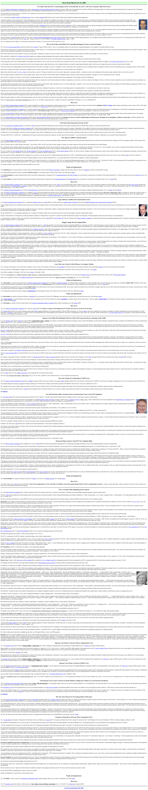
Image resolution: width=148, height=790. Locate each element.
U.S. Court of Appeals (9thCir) (13, 47)
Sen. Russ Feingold (31, 151)
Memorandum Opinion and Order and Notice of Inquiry (45, 9)
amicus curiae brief (50, 357)
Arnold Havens (31, 291)
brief (90, 357)
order (35, 109)
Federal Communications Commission (15, 9)
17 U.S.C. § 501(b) (22, 72)
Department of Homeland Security (30, 778)
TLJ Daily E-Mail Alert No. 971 (58, 674)
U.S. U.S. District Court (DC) (49, 560)
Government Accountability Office (14, 125)
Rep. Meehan (28, 560)
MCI (105, 105)
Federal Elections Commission (123, 399)
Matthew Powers (86, 274)
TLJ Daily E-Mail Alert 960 (58, 39)
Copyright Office (10, 113)
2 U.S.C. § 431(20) (9, 543)
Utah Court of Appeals (51, 687)
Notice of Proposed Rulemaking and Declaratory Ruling (47, 37)
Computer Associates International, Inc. (13, 190)
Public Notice (44, 106)
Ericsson (5, 311)
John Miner (64, 299)
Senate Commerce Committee (84, 218)
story (25, 39)
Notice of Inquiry (70, 519)
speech (46, 202)
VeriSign (34, 478)
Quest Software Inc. (33, 190)
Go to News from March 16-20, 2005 (73, 788)
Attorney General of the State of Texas (15, 381)
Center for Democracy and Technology (23, 519)
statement (42, 17)
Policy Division (73, 175)
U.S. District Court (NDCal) (26, 277)
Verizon (110, 105)
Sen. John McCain (17, 151)
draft (30, 140)
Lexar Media (61, 267)
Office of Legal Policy (54, 170)
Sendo (36, 311)
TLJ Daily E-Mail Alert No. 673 (118, 61)
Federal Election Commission (13, 140)
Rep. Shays (20, 560)
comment (13, 37)
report (33, 125)
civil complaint (34, 699)
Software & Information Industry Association (43, 303)
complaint (9, 312)
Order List (87, 645)
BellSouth (42, 25)
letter (127, 155)
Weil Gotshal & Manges (120, 274)
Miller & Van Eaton (22, 373)
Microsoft (32, 296)
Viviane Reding (7, 720)
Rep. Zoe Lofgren (44, 471)
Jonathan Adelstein (15, 17)
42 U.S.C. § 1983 (5, 330)
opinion (35, 47)
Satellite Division (72, 179)
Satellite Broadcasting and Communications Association (98, 202)
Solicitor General (37, 357)
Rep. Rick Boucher (30, 471)
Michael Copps (26, 17)
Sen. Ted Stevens (58, 218)
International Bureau (62, 175)
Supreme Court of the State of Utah (14, 683)
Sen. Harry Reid (7, 397)
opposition (17, 652)
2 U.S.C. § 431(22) (47, 233)
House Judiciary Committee (20, 186)
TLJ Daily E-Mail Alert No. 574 (116, 312)
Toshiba (101, 267)
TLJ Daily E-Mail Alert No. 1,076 (56, 195)
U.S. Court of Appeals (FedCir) (21, 667)
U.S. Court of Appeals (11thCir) (100, 648)
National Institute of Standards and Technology (17, 117)
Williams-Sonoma (50, 478)
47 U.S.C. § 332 (5, 334)
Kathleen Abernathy (62, 283)
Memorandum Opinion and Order (46, 399)
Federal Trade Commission (68, 110)
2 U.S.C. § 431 (135, 501)
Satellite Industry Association (70, 202)
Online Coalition (12, 622)
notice (21, 113)
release (68, 25)
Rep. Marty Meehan (63, 151)
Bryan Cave (139, 175)
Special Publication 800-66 (43, 117)
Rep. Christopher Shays (46, 151)
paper (15, 484)
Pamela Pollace (103, 299)
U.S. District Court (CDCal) (23, 56)
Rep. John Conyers (134, 184)
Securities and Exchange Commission (22, 128)
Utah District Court (7, 687)
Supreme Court (9, 320)
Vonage (63, 381)
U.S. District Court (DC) (38, 229)
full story (5, 391)
